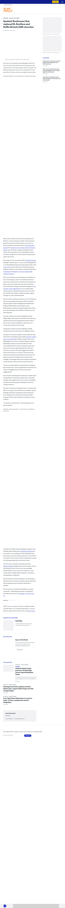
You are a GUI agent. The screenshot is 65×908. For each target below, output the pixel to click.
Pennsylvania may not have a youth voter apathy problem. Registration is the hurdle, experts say (51, 62)
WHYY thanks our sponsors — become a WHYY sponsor (51, 34)
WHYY (5, 2)
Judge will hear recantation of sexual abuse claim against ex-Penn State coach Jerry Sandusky (51, 78)
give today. (32, 611)
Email (14, 600)
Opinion (5, 18)
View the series (20, 649)
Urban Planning (8, 4)
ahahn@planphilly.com (20, 718)
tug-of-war (7, 267)
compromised (7, 271)
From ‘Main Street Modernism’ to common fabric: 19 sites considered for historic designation (17, 700)
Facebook (9, 600)
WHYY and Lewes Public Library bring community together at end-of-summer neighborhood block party (51, 70)
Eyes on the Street (14, 18)
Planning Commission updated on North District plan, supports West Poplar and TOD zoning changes (18, 689)
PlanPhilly (18, 621)
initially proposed (31, 260)
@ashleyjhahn (10, 718)
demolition (30, 551)
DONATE (56, 2)
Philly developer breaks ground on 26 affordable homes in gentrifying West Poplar (24, 671)
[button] (4, 906)
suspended (23, 551)
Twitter (11, 600)
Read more (7, 715)
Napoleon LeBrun (8, 566)
